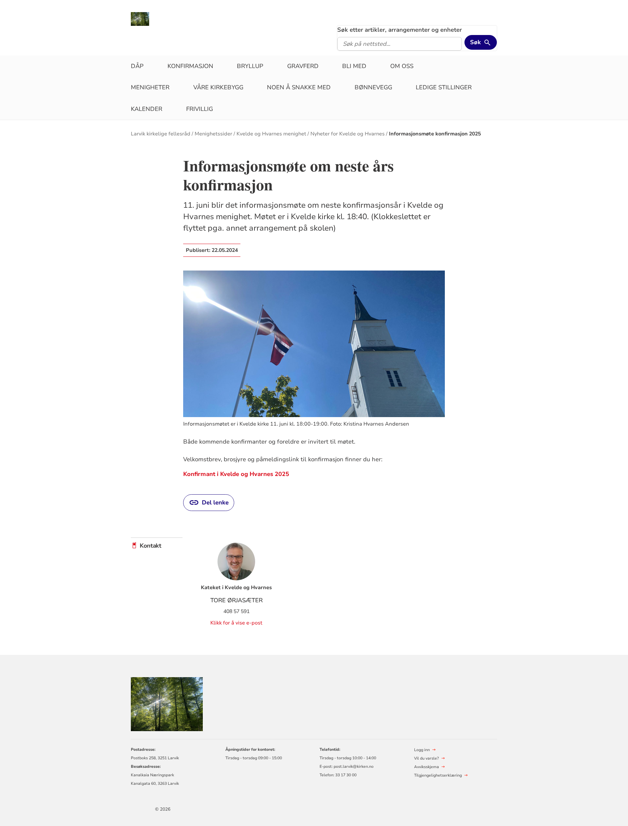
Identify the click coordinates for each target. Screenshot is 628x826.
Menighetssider (213, 133)
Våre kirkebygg (218, 87)
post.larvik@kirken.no (354, 766)
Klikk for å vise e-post (236, 622)
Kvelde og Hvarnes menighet (271, 133)
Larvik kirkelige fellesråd (160, 133)
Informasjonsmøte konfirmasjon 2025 (435, 133)
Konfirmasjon (190, 66)
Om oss (401, 66)
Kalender (146, 109)
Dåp (137, 66)
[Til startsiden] (140, 19)
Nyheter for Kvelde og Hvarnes (347, 133)
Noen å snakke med (299, 87)
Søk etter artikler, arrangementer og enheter (399, 30)
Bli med (354, 66)
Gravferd (303, 66)
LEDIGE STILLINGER (444, 87)
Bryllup (250, 66)
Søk (475, 42)
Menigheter (150, 87)
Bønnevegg (373, 87)
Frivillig (199, 109)
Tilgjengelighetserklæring (438, 775)
